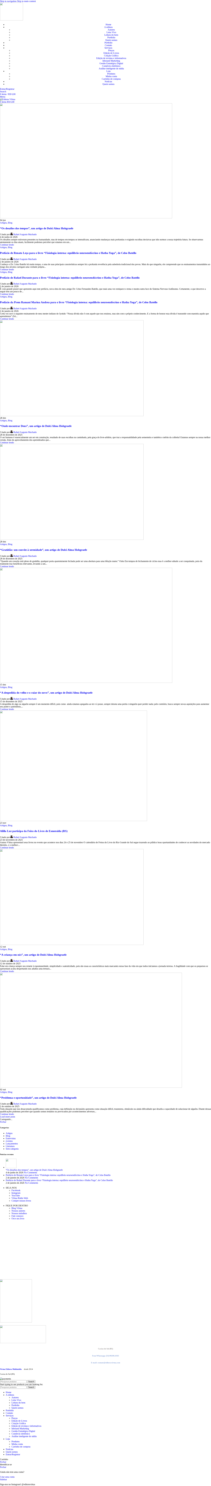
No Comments (30, 1172)
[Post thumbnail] (11, 1167)
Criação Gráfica (111, 55)
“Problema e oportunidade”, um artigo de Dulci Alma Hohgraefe (38, 1097)
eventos (9, 1141)
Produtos (111, 73)
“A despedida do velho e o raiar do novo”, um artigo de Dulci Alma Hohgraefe (46, 692)
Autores (111, 29)
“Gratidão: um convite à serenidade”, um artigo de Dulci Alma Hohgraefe (43, 549)
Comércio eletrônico (111, 66)
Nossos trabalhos (19, 1213)
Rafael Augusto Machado (25, 234)
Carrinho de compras (111, 79)
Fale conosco (17, 1216)
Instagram (15, 1193)
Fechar (3, 1122)
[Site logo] (11, 19)
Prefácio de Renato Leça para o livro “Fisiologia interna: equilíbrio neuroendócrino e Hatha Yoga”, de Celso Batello (68, 252)
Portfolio (111, 37)
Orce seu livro (17, 1218)
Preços (111, 50)
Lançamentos (12, 1143)
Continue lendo (7, 245)
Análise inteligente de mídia (111, 68)
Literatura (10, 1146)
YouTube (15, 1195)
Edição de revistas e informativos (111, 58)
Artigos (3, 223)
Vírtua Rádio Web (19, 1198)
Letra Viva (111, 32)
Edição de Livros (111, 53)
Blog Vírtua (16, 1208)
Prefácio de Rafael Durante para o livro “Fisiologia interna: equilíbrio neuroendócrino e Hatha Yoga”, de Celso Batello (70, 277)
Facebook (15, 1190)
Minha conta (111, 76)
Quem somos (111, 40)
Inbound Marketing (111, 61)
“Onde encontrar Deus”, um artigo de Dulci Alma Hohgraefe (35, 425)
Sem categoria (12, 1149)
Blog (10, 223)
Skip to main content (26, 1)
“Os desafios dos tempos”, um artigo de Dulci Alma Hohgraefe (36, 228)
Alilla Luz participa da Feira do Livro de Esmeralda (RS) (33, 831)
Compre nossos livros (21, 1200)
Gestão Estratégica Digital (111, 63)
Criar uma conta (7, 1477)
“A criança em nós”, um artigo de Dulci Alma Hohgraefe (33, 954)
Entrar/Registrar (13, 1454)
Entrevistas (11, 1138)
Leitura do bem (111, 35)
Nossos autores (18, 1211)
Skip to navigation (8, 1)
